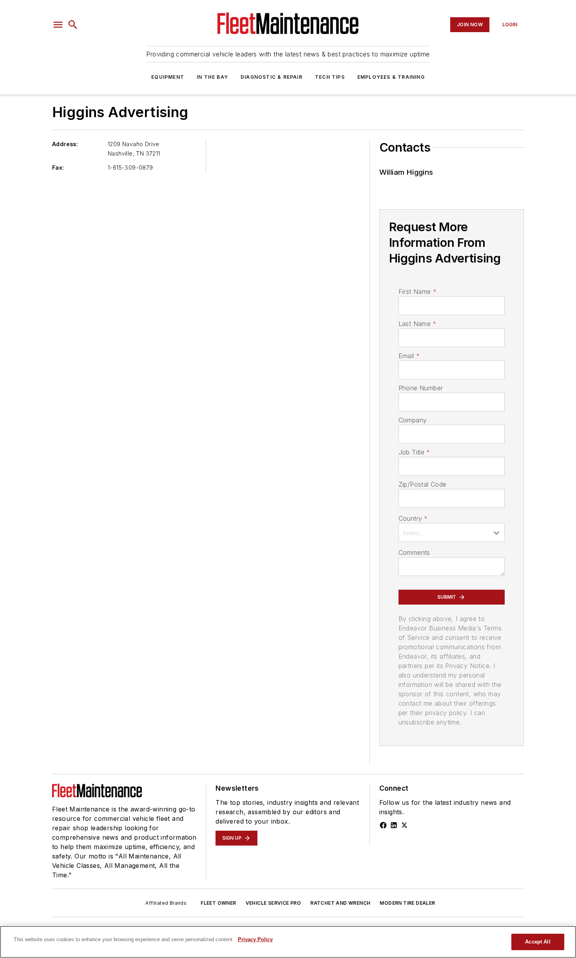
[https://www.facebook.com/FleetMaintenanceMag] (383, 825)
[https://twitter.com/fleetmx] (404, 825)
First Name (417, 291)
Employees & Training (391, 77)
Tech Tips (330, 77)
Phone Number (420, 388)
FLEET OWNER (218, 903)
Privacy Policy (255, 939)
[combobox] (451, 532)
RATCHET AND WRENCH (340, 903)
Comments (414, 552)
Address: (65, 144)
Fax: (58, 167)
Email (409, 356)
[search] (73, 25)
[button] (58, 25)
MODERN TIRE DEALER (407, 903)
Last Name (417, 324)
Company (412, 420)
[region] (288, 942)
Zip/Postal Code (422, 484)
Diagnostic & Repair (271, 77)
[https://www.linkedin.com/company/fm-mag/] (394, 825)
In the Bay (212, 77)
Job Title (414, 452)
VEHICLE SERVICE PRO (273, 903)
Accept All (537, 942)
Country (413, 518)
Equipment (167, 77)
